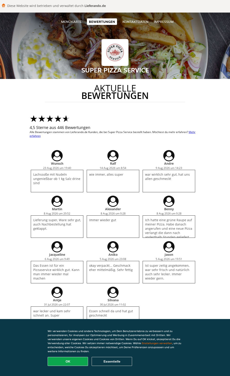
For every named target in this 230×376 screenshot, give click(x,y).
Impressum (164, 21)
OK (68, 361)
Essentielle (112, 361)
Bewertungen (102, 21)
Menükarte (71, 21)
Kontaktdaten (135, 21)
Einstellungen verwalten (157, 343)
